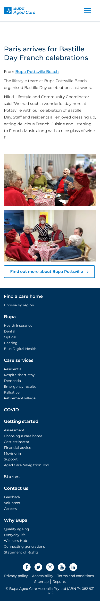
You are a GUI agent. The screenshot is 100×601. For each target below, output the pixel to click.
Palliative (11, 392)
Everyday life (14, 535)
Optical (10, 337)
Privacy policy (16, 576)
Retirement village (19, 398)
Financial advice (17, 447)
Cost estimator (16, 442)
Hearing (10, 343)
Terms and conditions (75, 576)
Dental (9, 331)
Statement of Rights (21, 552)
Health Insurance (18, 325)
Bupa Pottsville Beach (37, 71)
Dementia (12, 381)
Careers (10, 508)
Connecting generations (24, 546)
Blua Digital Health (20, 349)
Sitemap (41, 581)
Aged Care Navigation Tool (26, 465)
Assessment (14, 430)
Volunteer (12, 503)
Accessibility (42, 576)
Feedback (12, 497)
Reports (59, 581)
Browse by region (19, 305)
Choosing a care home (23, 436)
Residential (13, 369)
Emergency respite (20, 386)
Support (11, 459)
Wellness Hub (15, 540)
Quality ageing (16, 529)
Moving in (12, 453)
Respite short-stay (19, 375)
